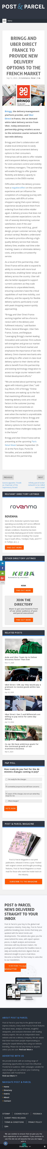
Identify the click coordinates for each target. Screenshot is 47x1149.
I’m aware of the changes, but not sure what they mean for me (23, 795)
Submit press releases (15, 1118)
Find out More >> (9, 1076)
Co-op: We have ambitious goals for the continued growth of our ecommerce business (22, 746)
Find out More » (26, 1049)
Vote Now (11, 808)
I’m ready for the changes (17, 779)
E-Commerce (24, 78)
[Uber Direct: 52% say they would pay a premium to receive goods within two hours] (23, 677)
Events (7, 1094)
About (6, 1097)
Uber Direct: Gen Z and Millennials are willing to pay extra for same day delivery (22, 716)
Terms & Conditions (14, 1122)
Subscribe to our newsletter (15, 967)
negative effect (18, 187)
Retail (33, 78)
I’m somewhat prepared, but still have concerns (22, 787)
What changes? (13, 801)
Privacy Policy (35, 1122)
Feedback (37, 1113)
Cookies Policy (21, 1113)
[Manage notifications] (6, 1143)
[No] (43, 1140)
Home (6, 1086)
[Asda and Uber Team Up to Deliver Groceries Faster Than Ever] (23, 650)
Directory (8, 1090)
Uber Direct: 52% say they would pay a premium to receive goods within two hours (23, 687)
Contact (7, 1101)
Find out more (14, 547)
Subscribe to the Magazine (23, 881)
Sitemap (6, 1113)
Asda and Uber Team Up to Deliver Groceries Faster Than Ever (21, 658)
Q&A (6, 1126)
